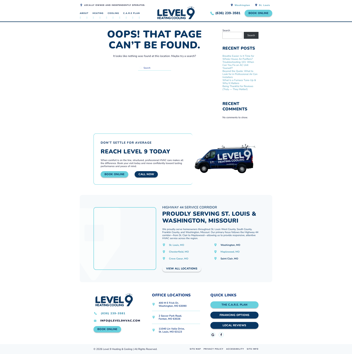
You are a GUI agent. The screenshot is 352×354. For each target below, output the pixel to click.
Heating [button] (98, 13)
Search (226, 30)
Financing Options (234, 315)
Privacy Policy (213, 349)
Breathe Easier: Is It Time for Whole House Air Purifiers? (238, 57)
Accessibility (235, 349)
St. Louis (264, 5)
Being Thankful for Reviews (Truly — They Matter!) (237, 88)
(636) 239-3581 (113, 313)
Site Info (252, 349)
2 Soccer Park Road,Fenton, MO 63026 (170, 317)
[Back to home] (176, 13)
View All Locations (181, 268)
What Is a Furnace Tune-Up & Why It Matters (239, 81)
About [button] (84, 13)
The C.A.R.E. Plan (235, 305)
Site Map (195, 349)
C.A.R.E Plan (131, 13)
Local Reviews (234, 325)
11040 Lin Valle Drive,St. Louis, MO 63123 (172, 330)
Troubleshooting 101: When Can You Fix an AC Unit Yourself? (238, 65)
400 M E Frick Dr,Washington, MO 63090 (173, 304)
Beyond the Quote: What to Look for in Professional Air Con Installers (239, 74)
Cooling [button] (113, 13)
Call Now (146, 174)
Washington (242, 5)
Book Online (258, 13)
